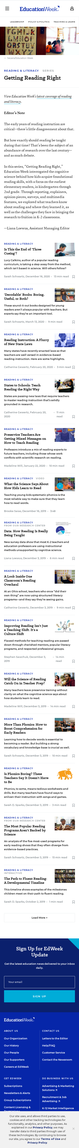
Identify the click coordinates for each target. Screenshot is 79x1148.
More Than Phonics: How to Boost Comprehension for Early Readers (25, 729)
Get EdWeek (13, 1078)
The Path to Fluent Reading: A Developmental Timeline (25, 881)
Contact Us (51, 1030)
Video (40, 478)
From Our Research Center (24, 525)
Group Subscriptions (17, 1100)
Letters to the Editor (55, 1038)
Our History (11, 1045)
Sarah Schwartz (14, 276)
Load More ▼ (40, 917)
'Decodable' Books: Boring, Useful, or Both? (24, 297)
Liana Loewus (13, 558)
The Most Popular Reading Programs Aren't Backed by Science (25, 830)
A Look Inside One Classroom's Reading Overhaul (20, 581)
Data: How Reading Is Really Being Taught (26, 533)
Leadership (17, 22)
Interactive (13, 873)
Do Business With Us (58, 1078)
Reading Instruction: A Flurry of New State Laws (26, 342)
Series (48, 70)
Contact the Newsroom (57, 1059)
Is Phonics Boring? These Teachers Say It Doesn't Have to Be (26, 778)
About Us (11, 1030)
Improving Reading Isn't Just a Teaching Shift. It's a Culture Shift (26, 630)
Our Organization (15, 1038)
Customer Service (53, 1052)
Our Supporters (14, 1059)
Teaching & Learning (66, 22)
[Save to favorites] (73, 277)
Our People (11, 1052)
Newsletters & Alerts (17, 1093)
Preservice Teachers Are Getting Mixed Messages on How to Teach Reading (25, 439)
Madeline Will (13, 465)
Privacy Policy (42, 1127)
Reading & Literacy (21, 70)
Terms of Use (50, 1139)
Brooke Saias (12, 511)
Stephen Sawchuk (16, 656)
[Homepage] (39, 8)
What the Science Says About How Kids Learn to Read (26, 486)
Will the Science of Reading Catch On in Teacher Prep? (25, 681)
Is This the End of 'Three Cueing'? (22, 251)
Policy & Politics (39, 22)
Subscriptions (13, 1086)
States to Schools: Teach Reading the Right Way (22, 387)
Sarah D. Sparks (14, 805)
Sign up (39, 996)
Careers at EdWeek (16, 1066)
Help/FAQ (48, 1045)
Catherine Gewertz (16, 367)
